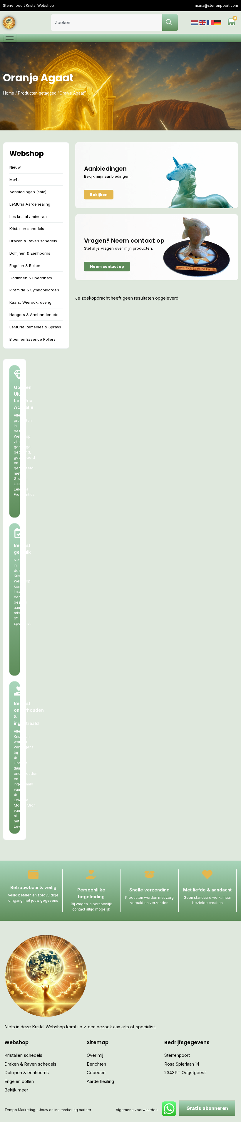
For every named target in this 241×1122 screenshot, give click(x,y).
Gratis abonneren (207, 1108)
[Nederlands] (195, 22)
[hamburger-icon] (9, 38)
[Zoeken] (170, 22)
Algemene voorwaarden (137, 1110)
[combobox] (106, 22)
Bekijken (99, 194)
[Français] (210, 22)
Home (8, 93)
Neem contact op (107, 266)
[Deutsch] (218, 22)
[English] (203, 22)
